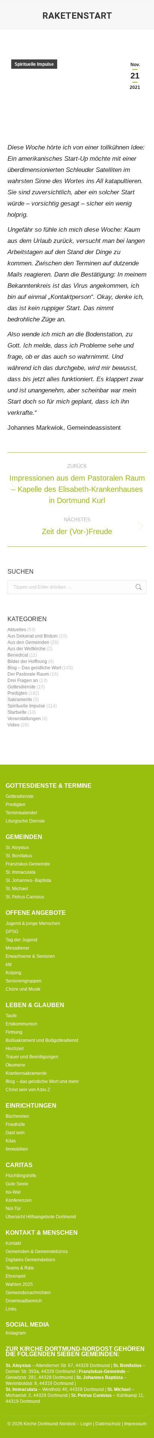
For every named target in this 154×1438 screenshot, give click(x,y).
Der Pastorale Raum (28, 674)
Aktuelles (16, 629)
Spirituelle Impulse (34, 64)
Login (86, 1423)
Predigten (17, 693)
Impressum (135, 1423)
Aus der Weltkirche (26, 649)
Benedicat (17, 655)
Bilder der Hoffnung (27, 661)
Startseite (17, 712)
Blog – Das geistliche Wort (34, 668)
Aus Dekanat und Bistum (32, 636)
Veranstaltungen (24, 718)
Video (13, 725)
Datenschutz (108, 1423)
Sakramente (19, 699)
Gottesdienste (21, 687)
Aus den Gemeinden (28, 642)
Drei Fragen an (22, 680)
